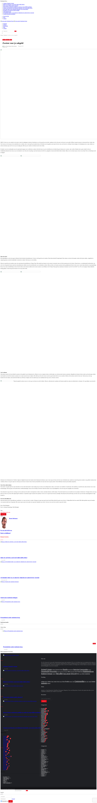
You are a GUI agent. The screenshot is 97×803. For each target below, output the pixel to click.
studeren (48, 683)
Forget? (13, 798)
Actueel (4, 737)
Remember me (5, 801)
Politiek (4, 769)
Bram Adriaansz (14, 46)
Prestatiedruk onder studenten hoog (13, 647)
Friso (63, 681)
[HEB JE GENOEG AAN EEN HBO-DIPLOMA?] (22, 675)
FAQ (4, 17)
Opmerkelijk (5, 741)
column (43, 681)
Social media (6, 765)
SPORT (4, 762)
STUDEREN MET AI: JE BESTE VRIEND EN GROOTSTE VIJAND (18, 12)
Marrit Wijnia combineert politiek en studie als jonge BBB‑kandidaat (17, 6)
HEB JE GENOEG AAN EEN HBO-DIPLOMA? (14, 4)
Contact (4, 18)
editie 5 (53, 681)
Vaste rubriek (6, 750)
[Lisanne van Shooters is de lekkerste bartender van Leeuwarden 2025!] (22, 721)
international (5, 760)
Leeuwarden (5, 742)
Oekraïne (5, 768)
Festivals (5, 754)
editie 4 (49, 681)
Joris (74, 681)
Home (2, 35)
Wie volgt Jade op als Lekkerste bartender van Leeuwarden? (15, 9)
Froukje (67, 681)
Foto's (4, 757)
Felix (58, 681)
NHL (85, 681)
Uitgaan (4, 24)
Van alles (5, 736)
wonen (4, 764)
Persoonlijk (5, 26)
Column (5, 28)
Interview (5, 743)
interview (70, 681)
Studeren (5, 23)
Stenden (90, 681)
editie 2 (46, 681)
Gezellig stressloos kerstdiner (9, 14)
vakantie (5, 761)
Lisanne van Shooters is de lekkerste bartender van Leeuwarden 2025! (17, 8)
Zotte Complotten (6, 756)
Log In (10, 801)
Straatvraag (5, 752)
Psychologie (5, 763)
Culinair (5, 758)
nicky (88, 681)
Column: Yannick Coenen (8, 3)
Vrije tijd (73, 673)
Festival (60, 681)
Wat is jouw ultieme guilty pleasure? (10, 5)
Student (93, 681)
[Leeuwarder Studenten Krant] (14, 21)
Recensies (5, 767)
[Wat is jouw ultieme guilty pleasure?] (22, 690)
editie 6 (55, 681)
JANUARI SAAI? (7, 11)
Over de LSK (6, 16)
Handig (5, 35)
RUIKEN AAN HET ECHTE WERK (11, 10)
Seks (4, 27)
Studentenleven (6, 738)
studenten (44, 683)
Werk (11, 39)
